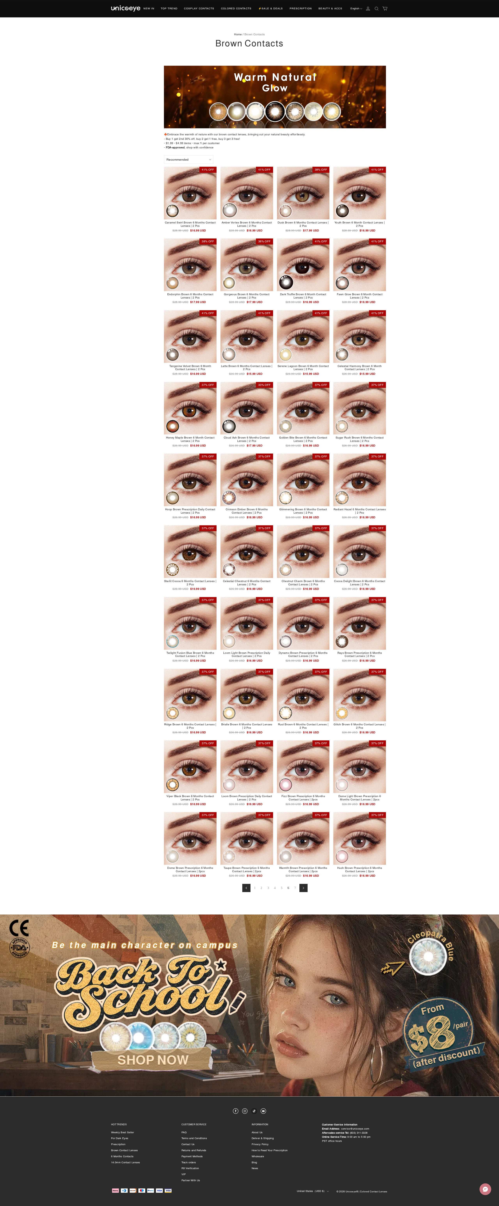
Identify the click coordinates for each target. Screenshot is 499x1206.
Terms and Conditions (194, 1138)
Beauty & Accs (330, 8)
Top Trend (169, 8)
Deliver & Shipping (263, 1138)
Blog (254, 1162)
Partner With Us (190, 1180)
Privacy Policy (260, 1144)
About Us (257, 1132)
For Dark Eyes (119, 1138)
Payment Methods (192, 1156)
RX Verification (190, 1168)
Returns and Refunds (193, 1150)
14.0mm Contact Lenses (125, 1162)
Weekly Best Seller (122, 1132)
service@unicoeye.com (355, 1128)
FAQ (184, 1132)
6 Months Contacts (122, 1156)
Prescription (301, 8)
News (255, 1168)
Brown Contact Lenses (124, 1150)
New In (148, 8)
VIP (183, 1174)
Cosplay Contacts (199, 8)
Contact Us (188, 1144)
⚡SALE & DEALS (270, 8)
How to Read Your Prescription (270, 1150)
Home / (238, 34)
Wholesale (258, 1156)
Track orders (188, 1162)
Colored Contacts (236, 8)
